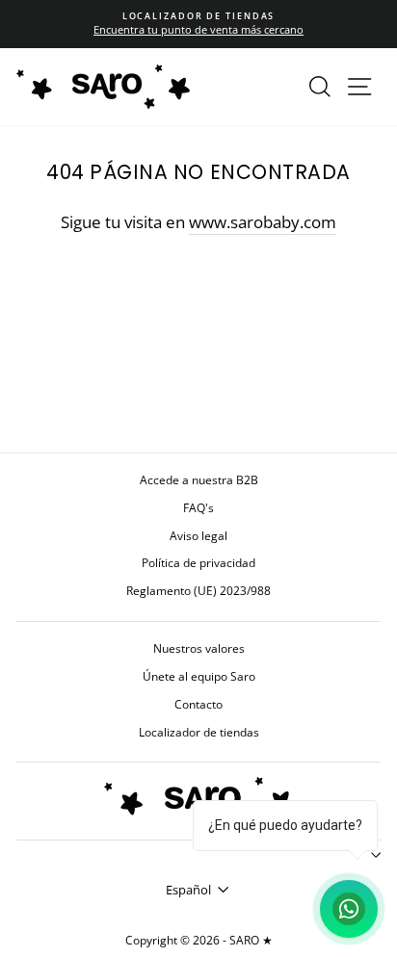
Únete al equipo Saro (199, 676)
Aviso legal (198, 535)
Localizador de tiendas (199, 731)
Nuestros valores (199, 648)
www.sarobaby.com (262, 222)
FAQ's (198, 507)
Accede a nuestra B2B (199, 479)
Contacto (198, 703)
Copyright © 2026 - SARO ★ (199, 940)
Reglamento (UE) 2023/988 (198, 590)
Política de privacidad (198, 562)
